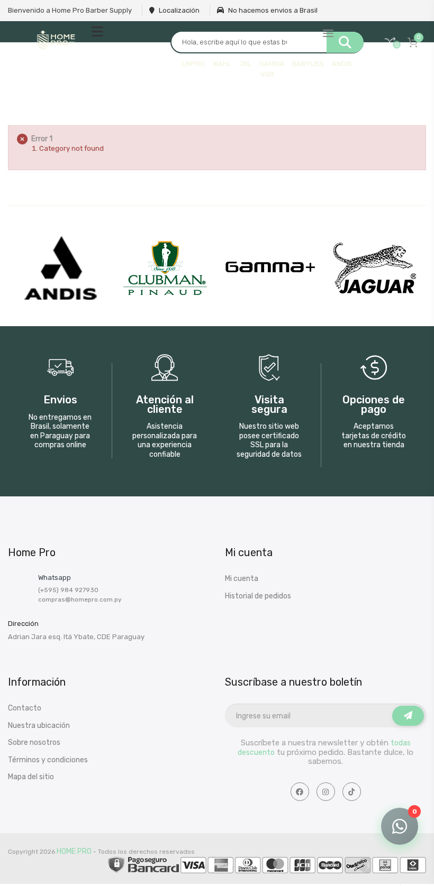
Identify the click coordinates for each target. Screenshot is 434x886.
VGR (267, 74)
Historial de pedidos (258, 596)
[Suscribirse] (408, 716)
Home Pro (74, 851)
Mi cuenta (241, 578)
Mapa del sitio (31, 776)
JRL (245, 64)
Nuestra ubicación (39, 725)
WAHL (222, 64)
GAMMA (271, 64)
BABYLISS (308, 64)
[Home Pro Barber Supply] (56, 40)
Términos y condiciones (48, 759)
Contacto (24, 708)
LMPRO (193, 64)
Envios (60, 400)
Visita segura (269, 404)
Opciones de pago (373, 404)
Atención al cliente (165, 404)
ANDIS (342, 64)
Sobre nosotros (34, 742)
